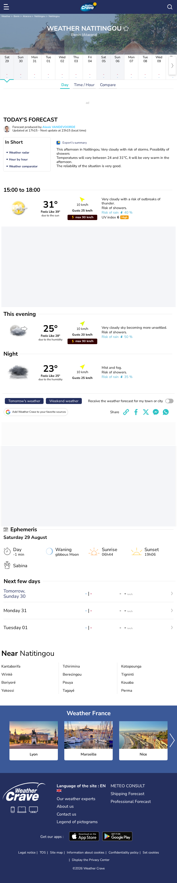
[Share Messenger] (156, 412)
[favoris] (126, 28)
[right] (172, 65)
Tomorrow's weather (24, 401)
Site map (56, 852)
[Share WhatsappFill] (166, 412)
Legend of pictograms (77, 822)
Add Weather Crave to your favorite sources (39, 412)
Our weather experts (76, 799)
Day (64, 84)
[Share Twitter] (146, 412)
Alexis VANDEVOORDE (58, 127)
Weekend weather (63, 401)
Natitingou (39, 16)
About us (65, 806)
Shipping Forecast (127, 793)
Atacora (27, 16)
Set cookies (151, 852)
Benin (17, 16)
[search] (170, 7)
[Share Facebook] (136, 412)
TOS (43, 852)
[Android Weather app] (117, 837)
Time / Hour (84, 84)
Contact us (66, 814)
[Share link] (126, 412)
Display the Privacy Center (90, 860)
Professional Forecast (131, 801)
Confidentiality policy (124, 852)
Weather (5, 16)
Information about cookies (85, 852)
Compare (108, 84)
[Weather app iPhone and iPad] (84, 837)
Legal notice (26, 852)
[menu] (7, 7)
